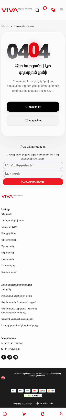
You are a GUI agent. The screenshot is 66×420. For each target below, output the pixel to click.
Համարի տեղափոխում (13, 220)
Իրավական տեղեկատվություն (16, 295)
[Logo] (16, 10)
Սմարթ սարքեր (9, 271)
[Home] (5, 415)
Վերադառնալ (33, 120)
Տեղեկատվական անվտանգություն (18, 302)
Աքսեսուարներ (8, 239)
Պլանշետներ (7, 246)
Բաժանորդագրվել (33, 181)
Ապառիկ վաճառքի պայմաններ (17, 318)
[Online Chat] (45, 10)
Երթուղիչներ (7, 252)
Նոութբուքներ (8, 265)
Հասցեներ (6, 289)
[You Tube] (15, 357)
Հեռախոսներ (7, 259)
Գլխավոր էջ (33, 107)
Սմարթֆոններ (8, 233)
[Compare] (43, 414)
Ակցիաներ (6, 213)
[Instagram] (9, 357)
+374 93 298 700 (14, 343)
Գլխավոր (5, 26)
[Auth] (61, 415)
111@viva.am (12, 349)
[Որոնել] (37, 10)
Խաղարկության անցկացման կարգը (19, 325)
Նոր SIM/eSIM (9, 226)
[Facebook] (3, 357)
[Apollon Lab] (44, 403)
